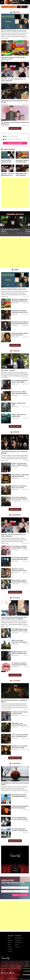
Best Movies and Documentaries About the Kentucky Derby (20, 807)
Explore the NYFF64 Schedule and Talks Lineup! (13, 31)
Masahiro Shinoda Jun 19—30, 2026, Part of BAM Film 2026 (19, 652)
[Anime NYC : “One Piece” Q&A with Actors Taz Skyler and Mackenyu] (15, 69)
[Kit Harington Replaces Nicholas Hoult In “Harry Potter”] (6, 337)
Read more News (15, 345)
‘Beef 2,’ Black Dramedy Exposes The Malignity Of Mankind (14, 701)
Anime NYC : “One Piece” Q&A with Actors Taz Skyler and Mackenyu (13, 79)
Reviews (3, 494)
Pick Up (3, 411)
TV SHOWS (16, 680)
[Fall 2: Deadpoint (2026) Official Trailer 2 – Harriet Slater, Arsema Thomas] (6, 384)
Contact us (17, 947)
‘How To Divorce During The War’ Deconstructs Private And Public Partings (20, 499)
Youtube (10, 973)
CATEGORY (11, 935)
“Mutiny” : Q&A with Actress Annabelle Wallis (19, 415)
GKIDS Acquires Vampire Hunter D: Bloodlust (10, 230)
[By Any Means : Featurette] (15, 361)
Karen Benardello (15, 466)
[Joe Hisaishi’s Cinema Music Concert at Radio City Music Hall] (15, 442)
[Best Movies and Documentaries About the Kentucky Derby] (6, 810)
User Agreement (18, 938)
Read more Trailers (15, 426)
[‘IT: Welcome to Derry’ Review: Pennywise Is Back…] (6, 716)
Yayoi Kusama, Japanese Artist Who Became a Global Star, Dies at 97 (13, 58)
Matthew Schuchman (16, 478)
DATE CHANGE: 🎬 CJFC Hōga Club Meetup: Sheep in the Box (19, 629)
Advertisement (18, 942)
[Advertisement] (15, 193)
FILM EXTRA (16, 763)
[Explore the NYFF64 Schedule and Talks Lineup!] (15, 21)
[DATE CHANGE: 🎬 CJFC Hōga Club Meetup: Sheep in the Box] (6, 633)
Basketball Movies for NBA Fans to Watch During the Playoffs (15, 783)
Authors (17, 944)
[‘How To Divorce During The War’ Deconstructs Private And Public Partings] (6, 501)
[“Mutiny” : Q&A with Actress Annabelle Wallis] (6, 418)
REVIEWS (16, 432)
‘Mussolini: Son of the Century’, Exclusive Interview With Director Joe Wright (20, 747)
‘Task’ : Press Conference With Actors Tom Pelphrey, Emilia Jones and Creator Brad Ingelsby (20, 736)
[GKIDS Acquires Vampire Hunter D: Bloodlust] (12, 222)
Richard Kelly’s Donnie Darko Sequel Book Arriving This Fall (14, 101)
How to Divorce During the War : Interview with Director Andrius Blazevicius (20, 559)
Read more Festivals (15, 675)
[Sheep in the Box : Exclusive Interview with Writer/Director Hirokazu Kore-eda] (6, 584)
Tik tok (13, 973)
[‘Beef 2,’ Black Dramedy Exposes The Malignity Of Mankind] (15, 690)
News (2, 28)
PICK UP (16, 12)
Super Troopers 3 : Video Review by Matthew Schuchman (20, 475)
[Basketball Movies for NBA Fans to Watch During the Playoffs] (15, 773)
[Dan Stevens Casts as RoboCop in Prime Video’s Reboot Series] (6, 326)
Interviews (4, 76)
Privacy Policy (18, 940)
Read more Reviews (15, 509)
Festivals (3, 614)
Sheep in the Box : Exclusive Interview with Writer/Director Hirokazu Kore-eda (19, 582)
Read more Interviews (15, 592)
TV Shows (3, 697)
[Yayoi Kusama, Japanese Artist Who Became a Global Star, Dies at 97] (15, 48)
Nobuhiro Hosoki (4, 38)
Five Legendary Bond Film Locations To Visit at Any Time (20, 829)
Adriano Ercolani (15, 715)
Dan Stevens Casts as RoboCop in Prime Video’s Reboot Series (20, 322)
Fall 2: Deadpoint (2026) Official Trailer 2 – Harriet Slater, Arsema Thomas (20, 382)
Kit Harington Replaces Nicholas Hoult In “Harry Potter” (20, 334)
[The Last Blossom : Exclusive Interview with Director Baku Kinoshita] (15, 113)
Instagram (5, 973)
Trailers (3, 368)
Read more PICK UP (15, 128)
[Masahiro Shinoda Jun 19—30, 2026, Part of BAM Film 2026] (6, 656)
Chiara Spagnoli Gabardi (16, 500)
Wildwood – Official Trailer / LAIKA (19, 404)
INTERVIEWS (16, 514)
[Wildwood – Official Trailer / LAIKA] (6, 407)
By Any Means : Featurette (8, 370)
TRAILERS (16, 350)
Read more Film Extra (15, 841)
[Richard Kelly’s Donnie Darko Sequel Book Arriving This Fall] (15, 91)
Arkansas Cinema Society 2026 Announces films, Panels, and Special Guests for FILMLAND (14, 618)
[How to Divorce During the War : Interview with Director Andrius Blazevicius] (6, 561)
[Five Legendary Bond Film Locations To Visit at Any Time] (6, 833)
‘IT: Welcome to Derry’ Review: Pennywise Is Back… (20, 712)
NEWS (16, 269)
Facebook (2, 973)
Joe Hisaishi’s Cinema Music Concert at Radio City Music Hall (14, 452)
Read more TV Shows (15, 758)
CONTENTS (18, 935)
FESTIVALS (16, 597)
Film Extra (4, 780)
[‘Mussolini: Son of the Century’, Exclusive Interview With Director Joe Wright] (6, 750)
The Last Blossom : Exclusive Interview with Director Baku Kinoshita (15, 123)
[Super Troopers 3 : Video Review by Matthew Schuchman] (6, 479)
